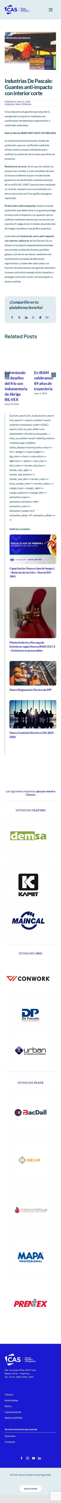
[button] (7, 374)
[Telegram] (40, 317)
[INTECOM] (30, 1187)
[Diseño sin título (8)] (28, 956)
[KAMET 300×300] (28, 863)
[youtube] (33, 1458)
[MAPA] (30, 1234)
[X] (19, 317)
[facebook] (21, 1458)
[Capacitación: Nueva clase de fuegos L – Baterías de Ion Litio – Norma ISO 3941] (33, 549)
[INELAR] (30, 1137)
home (18, 104)
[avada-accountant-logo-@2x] (17, 5)
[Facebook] (12, 317)
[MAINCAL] (28, 898)
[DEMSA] (28, 813)
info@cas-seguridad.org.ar (18, 1380)
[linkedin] (39, 1458)
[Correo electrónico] (47, 317)
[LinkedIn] (26, 317)
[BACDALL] (30, 1090)
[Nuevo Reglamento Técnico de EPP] (33, 673)
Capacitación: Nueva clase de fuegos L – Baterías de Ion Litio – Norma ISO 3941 (32, 572)
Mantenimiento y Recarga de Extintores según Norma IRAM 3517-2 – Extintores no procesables (32, 646)
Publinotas (26, 104)
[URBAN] (30, 1028)
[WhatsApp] (33, 317)
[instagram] (27, 1458)
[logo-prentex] (30, 1282)
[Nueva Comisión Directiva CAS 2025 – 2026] (33, 714)
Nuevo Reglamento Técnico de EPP (30, 689)
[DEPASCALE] (30, 992)
